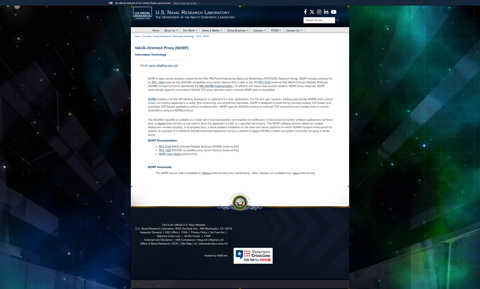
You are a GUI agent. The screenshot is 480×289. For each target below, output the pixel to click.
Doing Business (236, 30)
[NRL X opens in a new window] (312, 11)
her (295, 173)
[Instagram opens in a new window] (319, 11)
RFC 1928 (158, 82)
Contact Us (292, 30)
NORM (152, 99)
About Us (169, 30)
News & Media (210, 30)
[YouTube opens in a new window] (333, 11)
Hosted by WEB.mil (216, 255)
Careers (258, 30)
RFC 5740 (264, 82)
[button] (186, 3)
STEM (274, 30)
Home (155, 30)
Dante (161, 123)
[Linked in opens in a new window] (326, 11)
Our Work (188, 30)
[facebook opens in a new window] (305, 11)
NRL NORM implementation (215, 86)
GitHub (206, 173)
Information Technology (150, 54)
